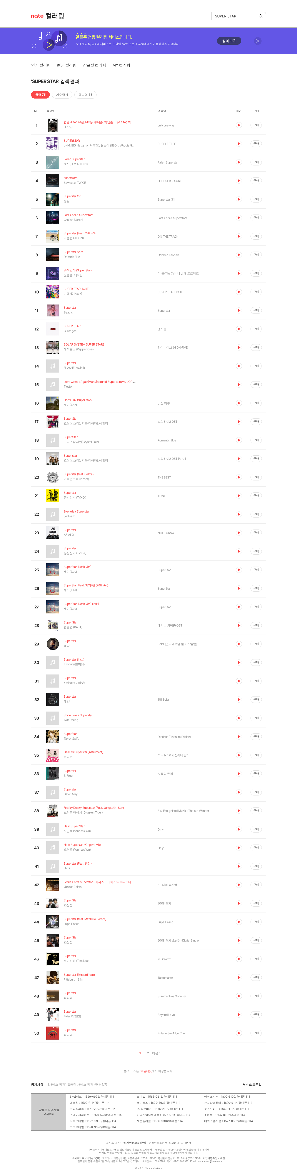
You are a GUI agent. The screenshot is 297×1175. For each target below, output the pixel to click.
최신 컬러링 (66, 65)
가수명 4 (62, 94)
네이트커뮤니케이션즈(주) (102, 1149)
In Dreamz (164, 959)
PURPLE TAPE (167, 144)
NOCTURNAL (166, 533)
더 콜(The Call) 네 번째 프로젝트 (178, 273)
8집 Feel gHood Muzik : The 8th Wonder (183, 810)
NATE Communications (149, 1168)
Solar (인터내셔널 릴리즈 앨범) (177, 644)
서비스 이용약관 (115, 1142)
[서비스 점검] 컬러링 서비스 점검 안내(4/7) (77, 1084)
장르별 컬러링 (94, 65)
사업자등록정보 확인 (214, 1158)
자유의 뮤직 (165, 773)
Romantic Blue (167, 440)
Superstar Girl (166, 199)
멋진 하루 (164, 403)
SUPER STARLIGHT (170, 292)
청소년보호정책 (158, 1142)
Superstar (164, 310)
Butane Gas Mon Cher (172, 1033)
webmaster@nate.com (210, 1161)
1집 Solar (163, 699)
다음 (155, 1053)
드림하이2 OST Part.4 (172, 458)
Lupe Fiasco (165, 922)
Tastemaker (165, 977)
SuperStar (164, 570)
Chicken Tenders (168, 255)
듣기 (239, 125)
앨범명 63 (85, 94)
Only (161, 829)
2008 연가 (164, 903)
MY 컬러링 (121, 65)
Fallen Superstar (168, 162)
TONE (161, 496)
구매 (256, 125)
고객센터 (186, 1142)
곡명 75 (40, 94)
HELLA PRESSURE (169, 181)
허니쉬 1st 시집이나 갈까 (174, 755)
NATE (37, 16)
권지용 (162, 329)
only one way (166, 125)
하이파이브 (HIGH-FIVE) (173, 347)
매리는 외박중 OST (170, 625)
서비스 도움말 (252, 1084)
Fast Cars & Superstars (172, 218)
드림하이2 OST (167, 421)
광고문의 (174, 1142)
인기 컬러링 (40, 65)
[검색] (261, 16)
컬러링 (57, 16)
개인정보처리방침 (137, 1142)
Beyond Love (166, 1015)
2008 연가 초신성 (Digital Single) (178, 940)
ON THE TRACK (168, 236)
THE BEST (164, 477)
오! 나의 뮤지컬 (167, 885)
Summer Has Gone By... (173, 996)
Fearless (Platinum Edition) (174, 737)
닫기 (258, 41)
